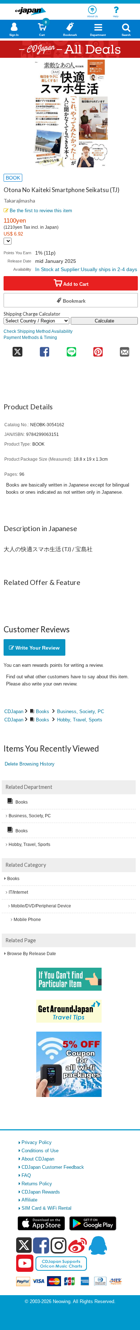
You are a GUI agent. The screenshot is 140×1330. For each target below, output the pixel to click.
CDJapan (13, 711)
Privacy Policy (37, 1142)
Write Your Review (37, 648)
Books (42, 711)
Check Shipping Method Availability (38, 331)
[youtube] (24, 1264)
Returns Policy (37, 1183)
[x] (24, 1245)
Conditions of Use (40, 1150)
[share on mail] (124, 349)
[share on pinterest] (98, 349)
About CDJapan (38, 1159)
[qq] (97, 1245)
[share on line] (71, 349)
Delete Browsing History (30, 764)
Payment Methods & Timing (30, 337)
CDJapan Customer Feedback (53, 1167)
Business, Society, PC (80, 711)
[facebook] (41, 1245)
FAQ (26, 1175)
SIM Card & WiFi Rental (46, 1208)
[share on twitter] (17, 349)
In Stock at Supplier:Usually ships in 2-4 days (86, 269)
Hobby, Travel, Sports (79, 719)
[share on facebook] (44, 349)
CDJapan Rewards (41, 1192)
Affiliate (29, 1200)
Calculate (104, 321)
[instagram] (59, 1245)
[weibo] (77, 1245)
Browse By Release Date (31, 953)
